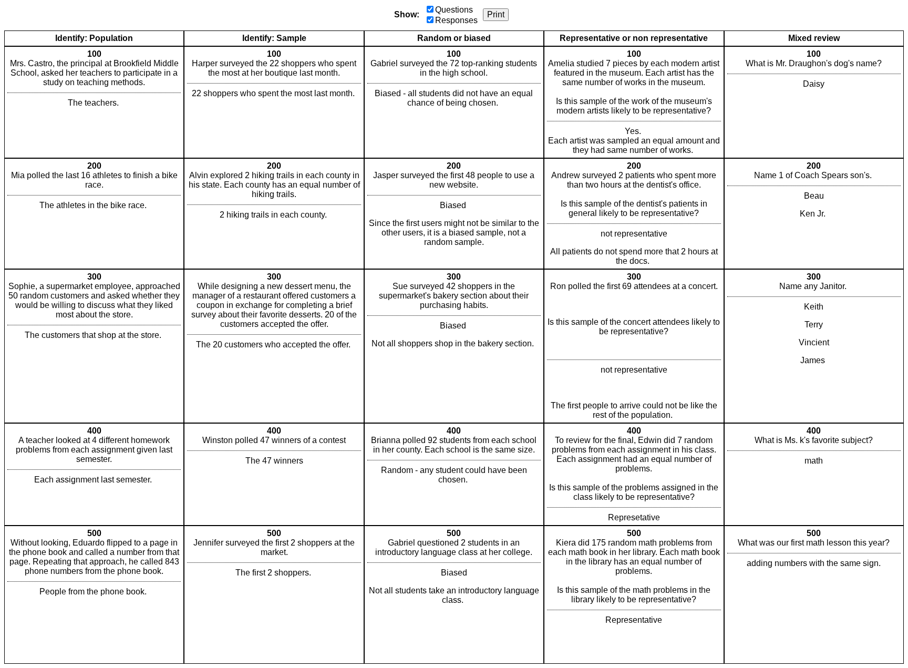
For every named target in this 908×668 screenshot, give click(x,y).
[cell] (94, 102)
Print (495, 14)
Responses (456, 20)
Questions (454, 9)
